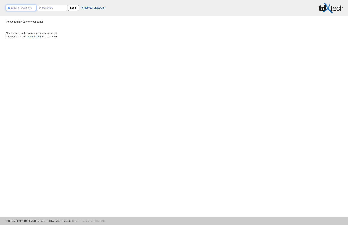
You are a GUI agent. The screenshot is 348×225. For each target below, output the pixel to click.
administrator (34, 36)
